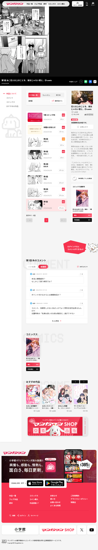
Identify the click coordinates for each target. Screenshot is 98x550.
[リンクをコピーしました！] (94, 81)
